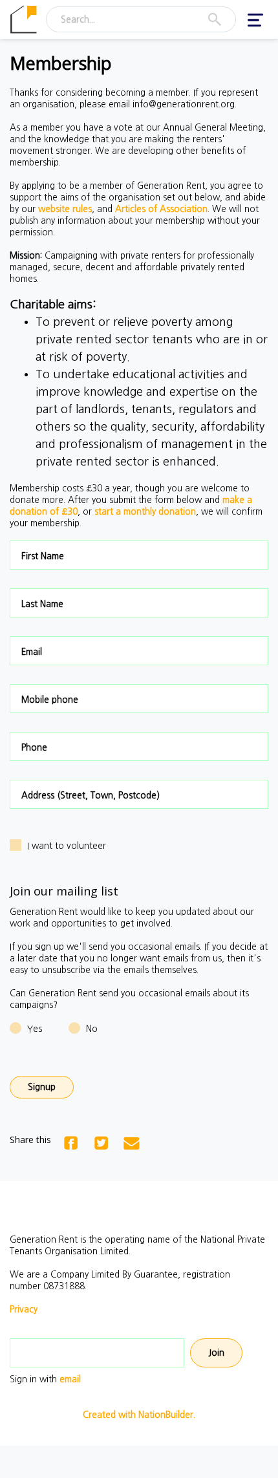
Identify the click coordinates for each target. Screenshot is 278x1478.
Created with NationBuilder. (139, 1414)
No (92, 1028)
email (70, 1379)
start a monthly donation (145, 511)
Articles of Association (161, 208)
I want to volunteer (66, 845)
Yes (34, 1028)
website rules (65, 208)
